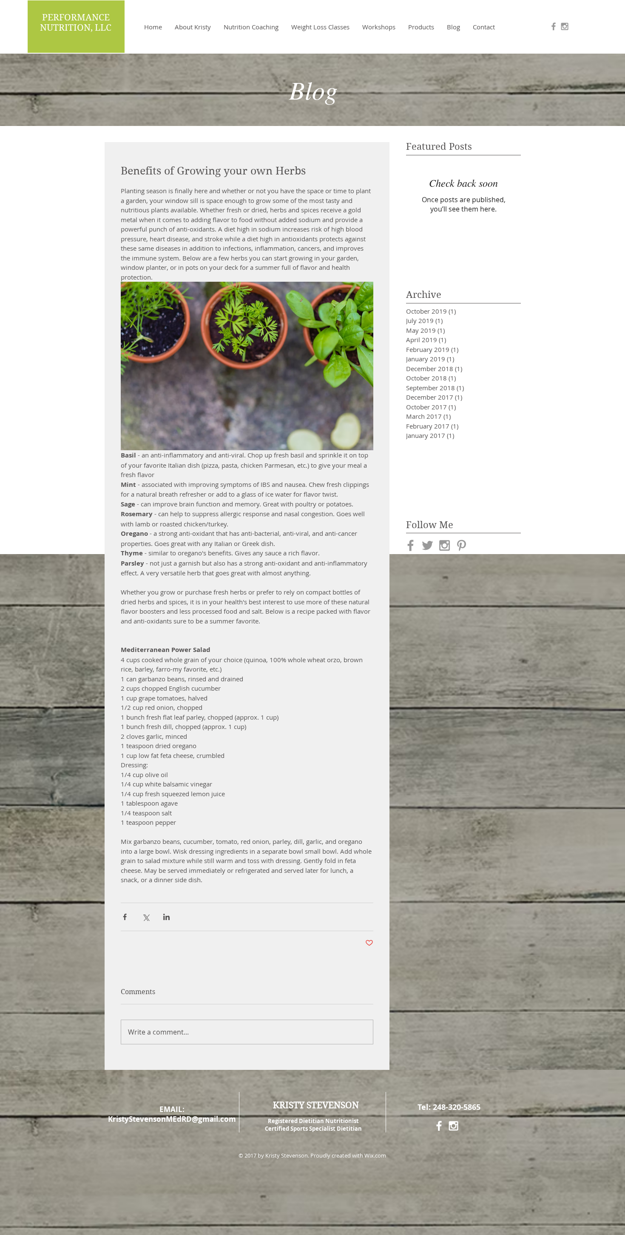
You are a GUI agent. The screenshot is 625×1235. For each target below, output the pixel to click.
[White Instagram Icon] (453, 1125)
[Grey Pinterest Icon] (461, 545)
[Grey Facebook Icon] (553, 26)
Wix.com (375, 1155)
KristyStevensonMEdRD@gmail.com (172, 1119)
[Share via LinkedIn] (166, 917)
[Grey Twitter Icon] (427, 545)
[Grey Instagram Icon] (565, 26)
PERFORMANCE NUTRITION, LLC (75, 22)
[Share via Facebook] (125, 917)
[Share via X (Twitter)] (146, 917)
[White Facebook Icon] (439, 1125)
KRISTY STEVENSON (316, 1105)
